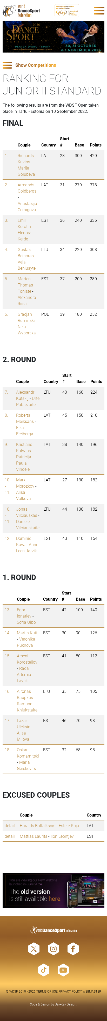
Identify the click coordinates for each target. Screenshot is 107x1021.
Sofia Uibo (26, 622)
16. (7, 691)
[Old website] (53, 890)
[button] (53, 65)
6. (6, 314)
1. (6, 155)
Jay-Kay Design (65, 1004)
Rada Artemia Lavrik (24, 674)
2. (6, 184)
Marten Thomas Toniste (25, 285)
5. (6, 278)
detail (10, 825)
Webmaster (92, 991)
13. (7, 609)
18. (7, 749)
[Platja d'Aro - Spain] (53, 37)
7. (6, 392)
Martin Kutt (27, 632)
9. (6, 444)
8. (6, 415)
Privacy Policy (70, 991)
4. (6, 249)
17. (7, 720)
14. (7, 632)
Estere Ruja (69, 825)
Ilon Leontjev (62, 836)
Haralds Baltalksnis (37, 825)
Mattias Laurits (33, 836)
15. (7, 655)
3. (6, 220)
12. (7, 538)
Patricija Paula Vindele (23, 463)
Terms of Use (47, 991)
